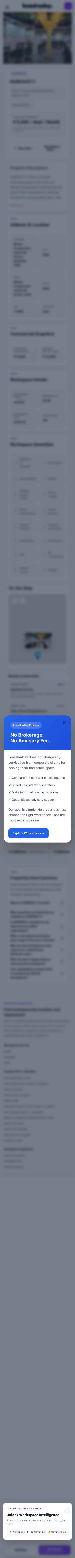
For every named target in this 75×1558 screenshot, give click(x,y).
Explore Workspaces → (28, 833)
